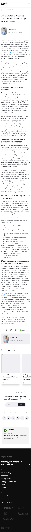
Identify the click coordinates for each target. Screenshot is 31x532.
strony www (6, 479)
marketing (5, 487)
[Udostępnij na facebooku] (6, 330)
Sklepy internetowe (12, 52)
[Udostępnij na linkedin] (16, 330)
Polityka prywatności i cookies (7, 528)
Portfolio (3, 496)
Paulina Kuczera (12, 29)
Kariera (3, 502)
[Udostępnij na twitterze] (11, 330)
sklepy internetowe (8, 482)
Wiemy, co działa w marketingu (11, 463)
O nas (9, 496)
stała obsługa (6, 473)
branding (4, 476)
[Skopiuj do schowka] (22, 330)
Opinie (9, 499)
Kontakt (9, 502)
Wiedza (3, 499)
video (3, 485)
